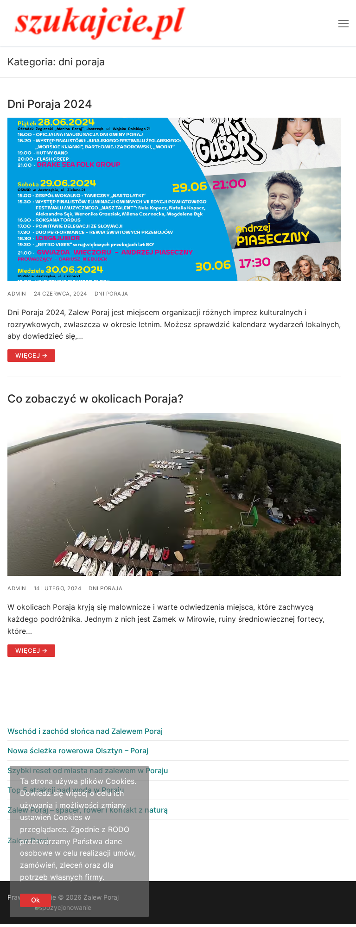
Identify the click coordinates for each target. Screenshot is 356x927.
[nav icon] (343, 23)
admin (16, 293)
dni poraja (111, 293)
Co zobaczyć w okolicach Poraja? (95, 398)
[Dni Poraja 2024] (174, 199)
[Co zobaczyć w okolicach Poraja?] (174, 494)
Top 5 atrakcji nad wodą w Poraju (65, 790)
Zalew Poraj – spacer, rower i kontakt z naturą (87, 809)
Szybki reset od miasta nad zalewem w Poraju (87, 770)
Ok (35, 900)
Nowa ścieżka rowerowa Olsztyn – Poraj (77, 750)
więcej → (31, 355)
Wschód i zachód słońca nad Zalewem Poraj (85, 731)
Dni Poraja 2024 (49, 104)
